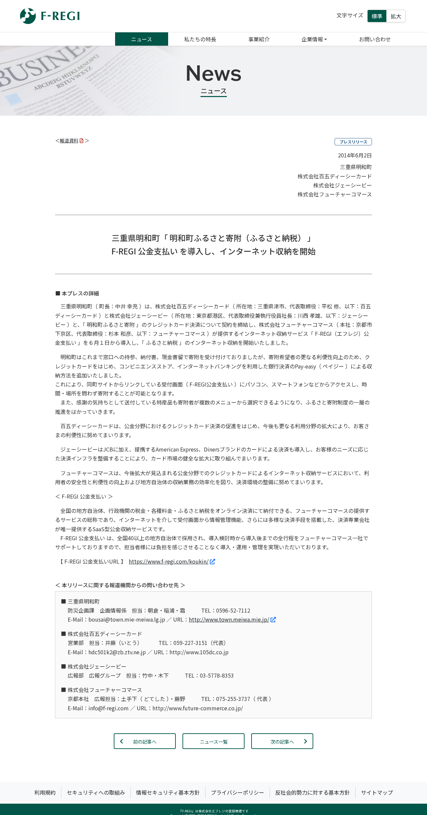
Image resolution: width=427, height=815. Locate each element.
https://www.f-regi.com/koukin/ (168, 561)
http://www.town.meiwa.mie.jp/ (229, 619)
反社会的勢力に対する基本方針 (312, 792)
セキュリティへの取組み (96, 792)
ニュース (141, 39)
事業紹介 (259, 39)
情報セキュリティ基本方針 (168, 792)
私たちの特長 (200, 39)
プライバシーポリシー (237, 792)
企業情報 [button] (312, 39)
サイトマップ (377, 792)
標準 (377, 16)
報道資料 (69, 140)
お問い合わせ (375, 39)
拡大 (396, 16)
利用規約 (45, 792)
